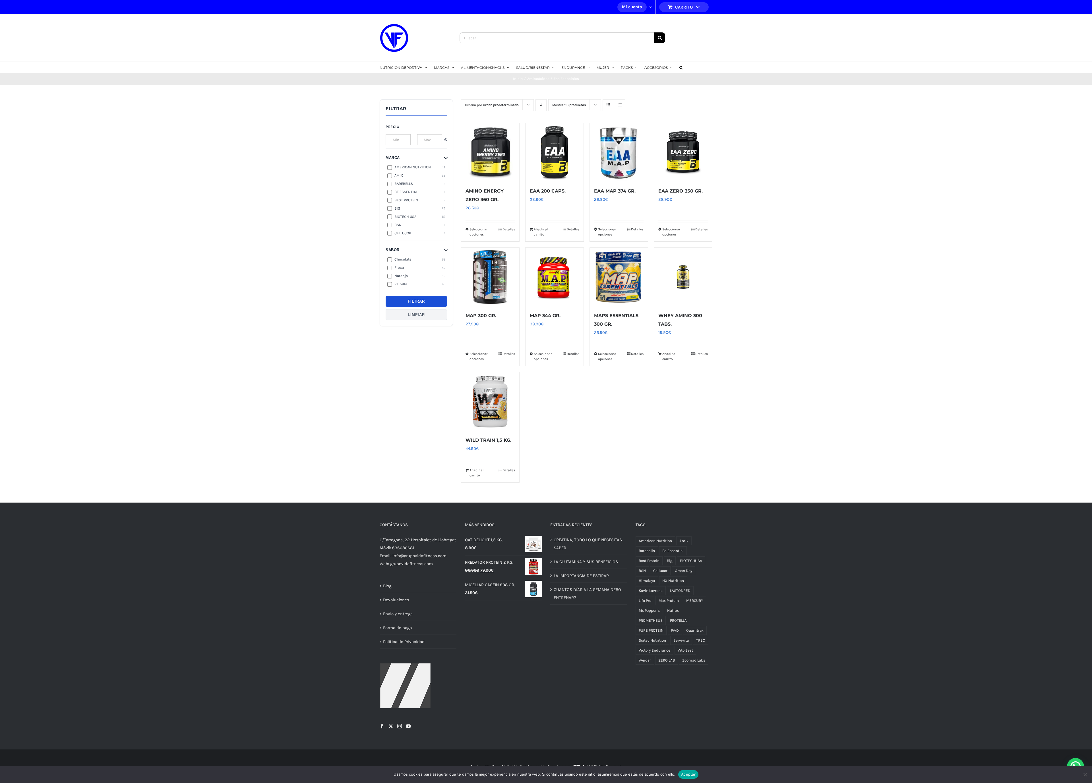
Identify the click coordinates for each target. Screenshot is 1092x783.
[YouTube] (408, 726)
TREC (700, 640)
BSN (642, 571)
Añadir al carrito (541, 231)
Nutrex (673, 610)
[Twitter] (390, 726)
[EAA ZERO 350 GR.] (683, 152)
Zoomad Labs (693, 660)
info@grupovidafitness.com (419, 555)
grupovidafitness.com (411, 563)
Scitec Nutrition (652, 640)
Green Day (683, 571)
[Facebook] (382, 726)
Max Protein (669, 600)
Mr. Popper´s (649, 610)
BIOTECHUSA (691, 561)
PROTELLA (678, 620)
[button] (680, 67)
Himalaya (647, 581)
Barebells (647, 551)
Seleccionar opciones (478, 231)
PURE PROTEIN (651, 630)
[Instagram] (399, 726)
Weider (645, 660)
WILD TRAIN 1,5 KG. (488, 440)
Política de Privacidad (404, 641)
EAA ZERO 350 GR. (680, 191)
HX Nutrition (673, 581)
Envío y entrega (398, 613)
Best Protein (649, 561)
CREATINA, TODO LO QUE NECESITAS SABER (588, 543)
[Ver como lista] (619, 105)
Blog (387, 585)
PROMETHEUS (651, 620)
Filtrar (416, 301)
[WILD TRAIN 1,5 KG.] (490, 401)
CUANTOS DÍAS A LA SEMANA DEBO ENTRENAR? (587, 593)
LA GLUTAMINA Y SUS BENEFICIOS (586, 561)
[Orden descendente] (541, 105)
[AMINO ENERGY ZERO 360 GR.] (490, 152)
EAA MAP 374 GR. (615, 191)
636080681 (403, 547)
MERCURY (694, 600)
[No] (1085, 774)
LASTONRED (680, 590)
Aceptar (688, 774)
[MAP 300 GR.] (490, 277)
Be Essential (673, 551)
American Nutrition (655, 541)
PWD (675, 630)
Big (670, 561)
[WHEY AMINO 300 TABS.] (683, 277)
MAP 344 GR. (545, 315)
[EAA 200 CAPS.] (555, 152)
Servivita (681, 640)
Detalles (508, 229)
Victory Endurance (654, 650)
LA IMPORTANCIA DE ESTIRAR (581, 575)
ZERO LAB (666, 660)
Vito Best (685, 650)
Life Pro (645, 600)
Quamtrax (695, 630)
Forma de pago (397, 627)
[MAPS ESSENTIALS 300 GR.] (619, 277)
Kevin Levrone (651, 590)
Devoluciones (396, 599)
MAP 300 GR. (481, 315)
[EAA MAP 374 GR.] (619, 152)
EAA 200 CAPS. (548, 191)
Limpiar (416, 315)
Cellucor (660, 571)
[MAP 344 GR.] (555, 277)
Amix (683, 541)
